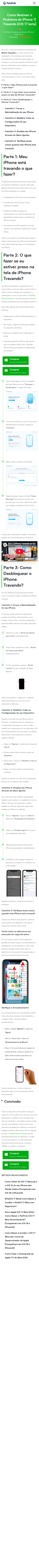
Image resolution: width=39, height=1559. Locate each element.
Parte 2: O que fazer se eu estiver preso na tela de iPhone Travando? (19, 93)
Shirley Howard (11, 32)
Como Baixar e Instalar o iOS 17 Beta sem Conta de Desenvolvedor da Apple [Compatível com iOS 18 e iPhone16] (20, 1240)
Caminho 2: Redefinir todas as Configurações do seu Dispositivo (19, 122)
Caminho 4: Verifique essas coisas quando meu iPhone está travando (20, 145)
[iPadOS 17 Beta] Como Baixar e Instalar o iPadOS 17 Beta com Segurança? (20, 1202)
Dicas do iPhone (27, 32)
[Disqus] (19, 1295)
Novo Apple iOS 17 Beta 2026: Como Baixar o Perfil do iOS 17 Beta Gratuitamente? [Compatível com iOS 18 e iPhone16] (20, 1219)
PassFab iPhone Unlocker (18, 1133)
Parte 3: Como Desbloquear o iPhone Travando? (17, 100)
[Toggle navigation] (34, 3)
